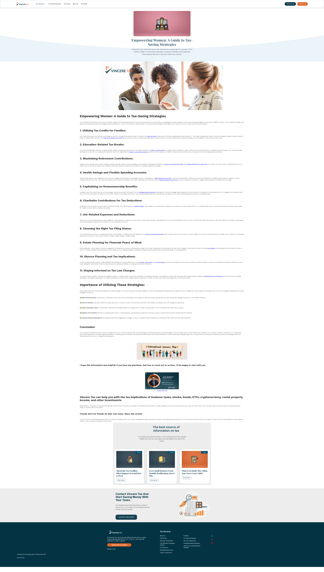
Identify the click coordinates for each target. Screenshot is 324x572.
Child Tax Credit (151, 136)
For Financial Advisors (55, 4)
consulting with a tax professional (212, 276)
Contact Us (302, 4)
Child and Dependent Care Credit (112, 138)
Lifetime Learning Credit (157, 150)
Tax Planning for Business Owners (167, 544)
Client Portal (290, 4)
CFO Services (164, 547)
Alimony (142, 262)
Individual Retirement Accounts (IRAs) (197, 164)
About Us (75, 4)
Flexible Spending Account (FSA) (168, 180)
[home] (24, 3)
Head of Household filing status (155, 234)
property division (160, 262)
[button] (41, 4)
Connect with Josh (162, 390)
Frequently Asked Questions (192, 543)
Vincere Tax (30, 554)
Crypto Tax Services (166, 552)
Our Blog (186, 535)
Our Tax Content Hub (190, 541)
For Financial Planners (190, 538)
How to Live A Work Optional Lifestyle (192, 546)
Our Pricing (67, 4)
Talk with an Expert (126, 517)
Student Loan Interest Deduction (138, 152)
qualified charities (139, 206)
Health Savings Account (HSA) (163, 178)
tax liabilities (211, 248)
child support (149, 262)
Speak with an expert (119, 545)
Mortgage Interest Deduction (147, 192)
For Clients (84, 4)
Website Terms (111, 549)
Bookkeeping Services (166, 550)
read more (121, 480)
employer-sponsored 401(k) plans (173, 164)
